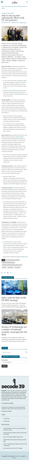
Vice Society (17, 267)
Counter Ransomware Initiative (12, 260)
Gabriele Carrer (16, 22)
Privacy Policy (6, 421)
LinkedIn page (24, 256)
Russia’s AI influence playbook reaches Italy (13, 437)
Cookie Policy (6, 418)
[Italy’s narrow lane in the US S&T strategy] (14, 287)
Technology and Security (8, 13)
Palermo (4, 267)
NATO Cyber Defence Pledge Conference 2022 (12, 265)
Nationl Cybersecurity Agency (8, 262)
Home (3, 6)
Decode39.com (18, 456)
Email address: (5, 360)
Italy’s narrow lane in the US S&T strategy (14, 298)
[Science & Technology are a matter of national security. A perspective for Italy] (14, 316)
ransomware (10, 267)
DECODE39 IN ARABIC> (7, 411)
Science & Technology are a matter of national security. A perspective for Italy (14, 331)
